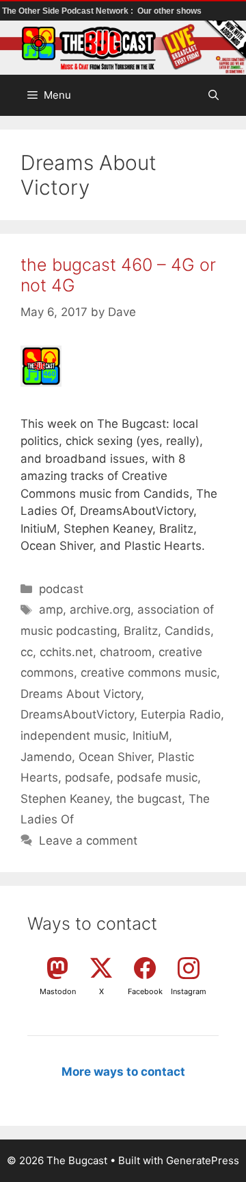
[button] (213, 95)
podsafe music (157, 777)
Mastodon (58, 991)
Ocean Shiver (115, 757)
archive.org (100, 609)
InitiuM (151, 736)
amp (51, 609)
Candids (187, 631)
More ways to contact (123, 1071)
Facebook (145, 991)
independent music (73, 736)
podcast (61, 589)
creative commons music (149, 672)
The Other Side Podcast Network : (68, 11)
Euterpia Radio (181, 714)
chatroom (126, 652)
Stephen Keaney (64, 799)
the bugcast (149, 799)
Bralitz (141, 631)
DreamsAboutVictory (77, 714)
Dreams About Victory (80, 694)
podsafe (87, 777)
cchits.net (66, 652)
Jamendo (46, 757)
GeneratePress (202, 1160)
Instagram (188, 991)
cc (26, 652)
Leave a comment (88, 840)
